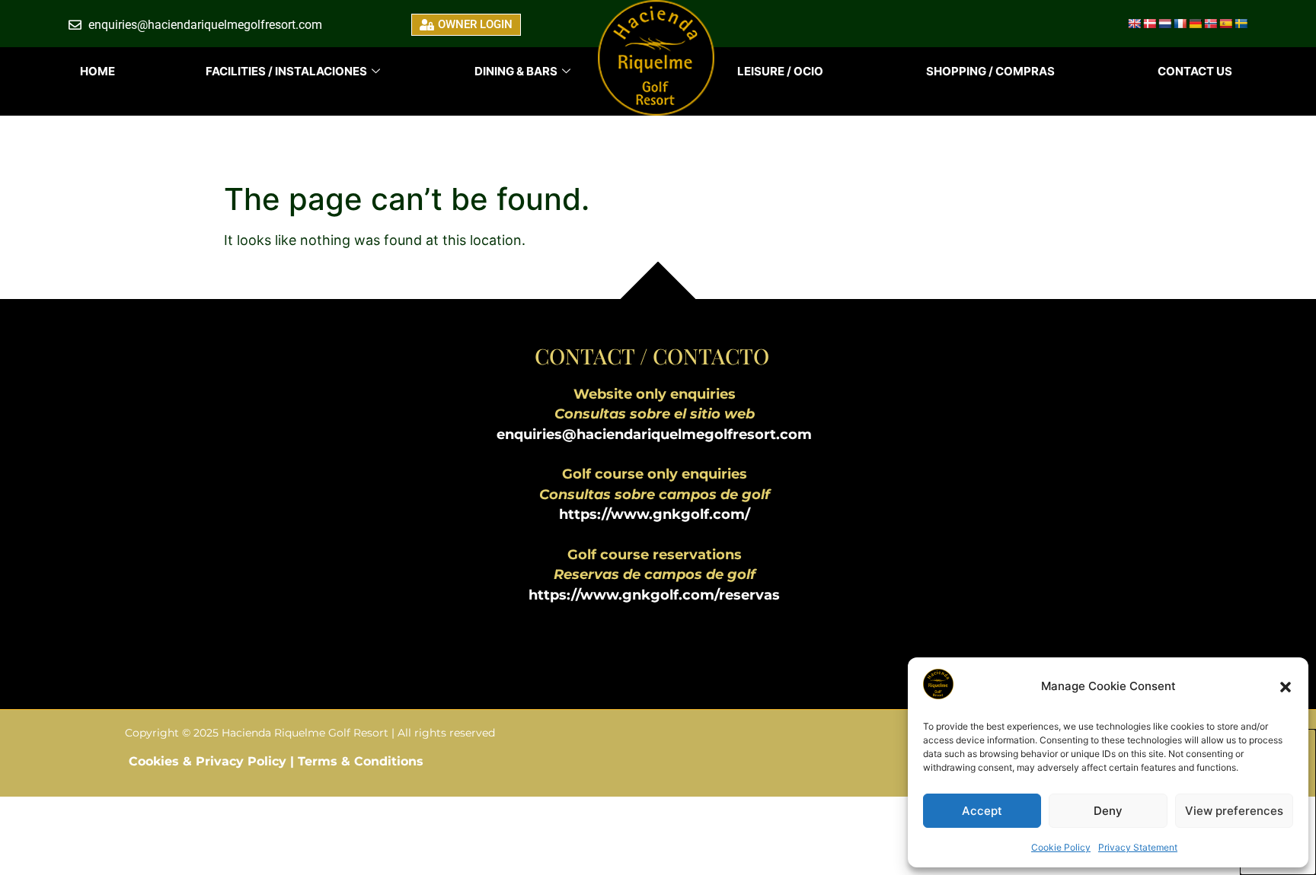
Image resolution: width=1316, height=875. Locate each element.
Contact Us (1195, 71)
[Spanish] (1225, 24)
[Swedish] (1240, 24)
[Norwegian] (1210, 24)
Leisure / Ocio (780, 71)
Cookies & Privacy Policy (209, 761)
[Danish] (1149, 24)
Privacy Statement (1137, 847)
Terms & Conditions (360, 761)
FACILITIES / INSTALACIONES (286, 71)
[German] (1195, 24)
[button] (1285, 687)
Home (97, 71)
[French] (1180, 24)
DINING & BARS (515, 71)
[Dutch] (1164, 24)
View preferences (1234, 810)
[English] (1134, 24)
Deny (1108, 810)
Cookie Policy (1061, 847)
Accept (982, 810)
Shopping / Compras (990, 71)
